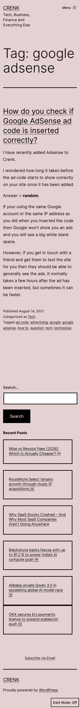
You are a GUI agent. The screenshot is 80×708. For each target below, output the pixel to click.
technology (63, 328)
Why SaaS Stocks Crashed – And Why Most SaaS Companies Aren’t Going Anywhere (37, 519)
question (37, 328)
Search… (11, 387)
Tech (31, 317)
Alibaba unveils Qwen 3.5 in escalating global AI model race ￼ (36, 590)
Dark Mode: (62, 702)
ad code (22, 322)
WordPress (48, 690)
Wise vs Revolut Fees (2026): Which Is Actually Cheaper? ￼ (35, 450)
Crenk (11, 8)
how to (23, 328)
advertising (39, 322)
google (55, 322)
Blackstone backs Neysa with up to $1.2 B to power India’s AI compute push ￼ (37, 555)
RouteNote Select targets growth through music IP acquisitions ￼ (31, 484)
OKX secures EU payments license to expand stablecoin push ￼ (33, 619)
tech (49, 328)
